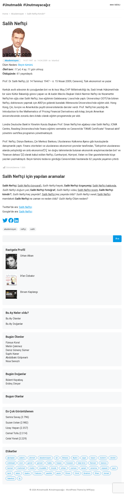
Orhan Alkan (26, 255)
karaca (103, 463)
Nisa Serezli (13, 361)
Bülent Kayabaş (14, 379)
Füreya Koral (13, 342)
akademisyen (10, 229)
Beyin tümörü (25, 64)
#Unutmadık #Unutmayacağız (26, 5)
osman (74, 468)
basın (93, 458)
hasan (59, 463)
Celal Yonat (12, 438)
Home (5, 14)
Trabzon (37, 473)
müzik (53, 468)
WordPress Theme (74, 490)
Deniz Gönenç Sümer (17, 350)
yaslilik (49, 473)
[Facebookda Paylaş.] (10, 221)
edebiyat (11, 463)
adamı (22, 458)
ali (57, 458)
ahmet (32, 458)
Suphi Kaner (12, 353)
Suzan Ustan (13, 422)
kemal (10, 468)
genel (29, 463)
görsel (40, 463)
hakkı (49, 463)
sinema (93, 468)
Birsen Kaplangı (29, 291)
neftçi (23, 229)
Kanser (93, 463)
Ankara (65, 458)
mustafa (42, 468)
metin (32, 468)
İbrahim (87, 473)
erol (21, 463)
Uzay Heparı (12, 427)
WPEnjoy (90, 490)
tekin (18, 473)
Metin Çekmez (14, 346)
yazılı (59, 473)
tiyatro (27, 473)
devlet (112, 458)
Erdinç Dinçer (13, 383)
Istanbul (55, 60)
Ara (117, 238)
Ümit (77, 473)
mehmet (21, 468)
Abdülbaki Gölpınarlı (17, 357)
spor (114, 468)
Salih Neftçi (25, 207)
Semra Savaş (13, 417)
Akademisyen (17, 14)
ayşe (84, 458)
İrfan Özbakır (27, 275)
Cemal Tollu (12, 433)
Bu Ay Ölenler (13, 318)
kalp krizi (81, 463)
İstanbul (10, 478)
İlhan (97, 473)
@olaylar (11, 458)
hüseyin (69, 463)
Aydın (75, 458)
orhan (63, 468)
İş (19, 478)
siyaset (104, 468)
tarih (9, 473)
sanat (83, 468)
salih (32, 229)
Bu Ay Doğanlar (14, 323)
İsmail (106, 473)
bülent (103, 458)
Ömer (67, 473)
